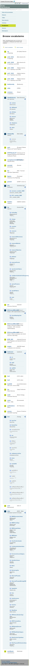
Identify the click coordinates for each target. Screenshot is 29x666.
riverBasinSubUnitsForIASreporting (14, 275)
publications (11, 405)
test (8, 416)
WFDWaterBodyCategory (14, 632)
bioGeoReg (14, 212)
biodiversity (10, 84)
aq (8, 51)
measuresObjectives (14, 250)
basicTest (14, 420)
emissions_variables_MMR (14, 191)
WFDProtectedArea (14, 621)
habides (9, 201)
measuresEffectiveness (14, 236)
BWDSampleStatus (14, 528)
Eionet (8, 9)
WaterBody (14, 610)
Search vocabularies (9, 47)
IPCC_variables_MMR (14, 195)
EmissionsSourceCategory (14, 553)
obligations (14, 123)
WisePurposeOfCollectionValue (14, 643)
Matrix (13, 565)
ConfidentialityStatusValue (14, 546)
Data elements (5, 20)
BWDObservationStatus (14, 516)
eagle (13, 362)
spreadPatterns (14, 290)
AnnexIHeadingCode (14, 315)
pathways (14, 256)
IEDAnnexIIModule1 (12, 310)
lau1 (8, 376)
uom (8, 505)
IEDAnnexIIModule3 (12, 324)
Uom (13, 593)
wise (8, 511)
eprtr (8, 147)
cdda (8, 88)
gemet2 (9, 181)
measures (14, 231)
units (13, 297)
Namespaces (5, 30)
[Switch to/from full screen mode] (20, 3)
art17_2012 (10, 73)
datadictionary (11, 97)
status (13, 127)
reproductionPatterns (14, 269)
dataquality (10, 133)
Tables (3, 17)
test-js (13, 458)
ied (8, 304)
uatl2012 (14, 368)
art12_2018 (10, 62)
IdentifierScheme (14, 560)
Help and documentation (7, 12)
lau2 (8, 380)
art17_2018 (10, 78)
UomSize (14, 604)
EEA (8, 1)
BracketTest (14, 425)
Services (4, 28)
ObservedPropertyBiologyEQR (14, 581)
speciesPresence (14, 284)
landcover (10, 352)
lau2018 (9, 384)
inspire (9, 346)
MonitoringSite (14, 570)
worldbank (10, 651)
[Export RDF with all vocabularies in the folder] (25, 99)
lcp (8, 389)
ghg (8, 185)
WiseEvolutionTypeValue (14, 637)
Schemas (4, 22)
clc (12, 357)
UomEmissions (14, 598)
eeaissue (14, 116)
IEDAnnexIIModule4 (12, 332)
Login (17, 3)
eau (12, 435)
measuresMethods (14, 243)
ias (8, 207)
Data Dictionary (13, 9)
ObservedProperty (14, 575)
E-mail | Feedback (6, 661)
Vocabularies (5, 25)
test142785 (14, 463)
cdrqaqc (13, 219)
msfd (8, 395)
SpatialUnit (14, 588)
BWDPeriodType (14, 522)
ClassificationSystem (14, 541)
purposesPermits (14, 262)
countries (14, 226)
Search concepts (20, 47)
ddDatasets (14, 107)
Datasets (4, 15)
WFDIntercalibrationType (14, 614)
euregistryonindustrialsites (12, 160)
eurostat (9, 165)
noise (9, 400)
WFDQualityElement (14, 626)
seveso (9, 411)
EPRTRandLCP (11, 153)
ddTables (14, 112)
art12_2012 (10, 57)
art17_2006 (10, 68)
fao (8, 170)
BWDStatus (14, 535)
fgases (9, 176)
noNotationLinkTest (14, 453)
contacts (14, 103)
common (10, 92)
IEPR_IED (10, 339)
